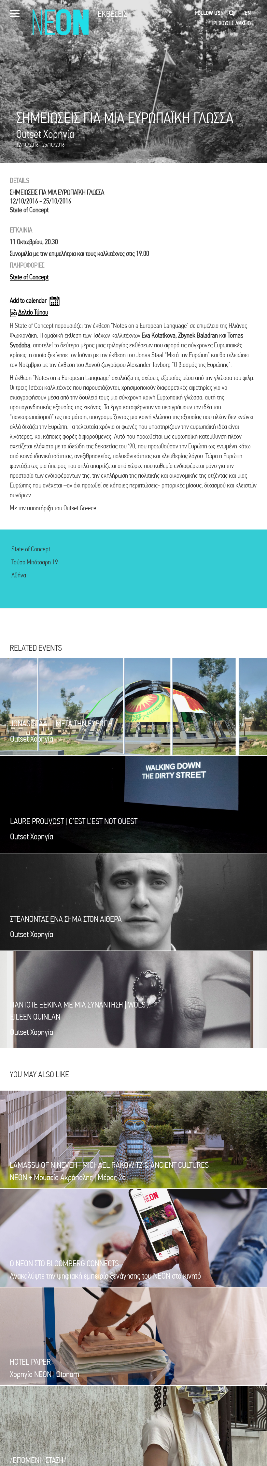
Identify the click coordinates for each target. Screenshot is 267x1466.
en (248, 13)
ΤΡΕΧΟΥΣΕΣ (222, 23)
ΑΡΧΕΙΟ (243, 23)
